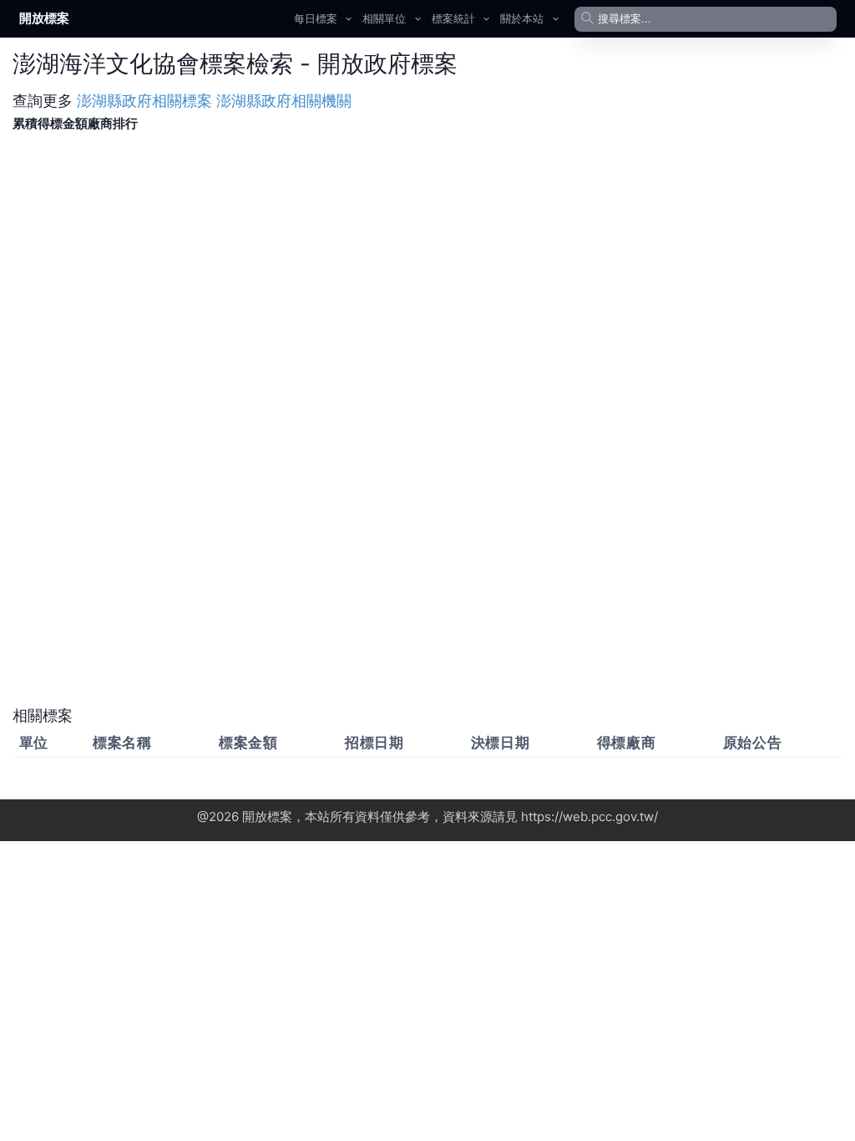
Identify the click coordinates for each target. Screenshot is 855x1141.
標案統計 (453, 18)
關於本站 (522, 18)
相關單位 (384, 18)
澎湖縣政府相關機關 (284, 100)
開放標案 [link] (44, 18)
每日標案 (315, 18)
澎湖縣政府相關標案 (144, 100)
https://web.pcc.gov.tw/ (589, 816)
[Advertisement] (427, 585)
